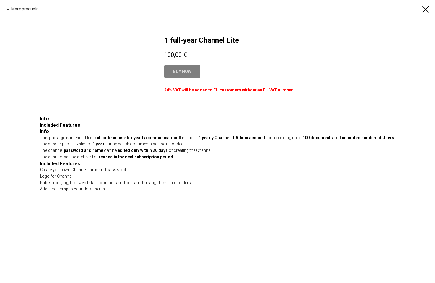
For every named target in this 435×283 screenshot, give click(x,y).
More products (24, 9)
